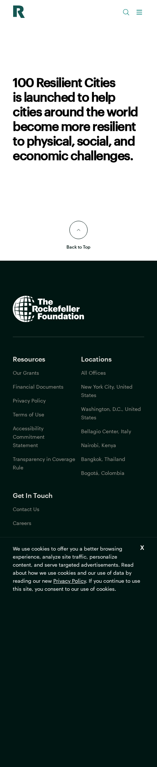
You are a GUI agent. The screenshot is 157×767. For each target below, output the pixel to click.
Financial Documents (38, 387)
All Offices (93, 373)
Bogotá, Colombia (103, 473)
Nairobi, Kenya (98, 445)
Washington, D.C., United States (111, 413)
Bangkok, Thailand (103, 459)
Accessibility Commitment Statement (29, 436)
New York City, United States (107, 391)
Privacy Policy (69, 581)
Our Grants (26, 373)
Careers (22, 523)
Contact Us (26, 509)
